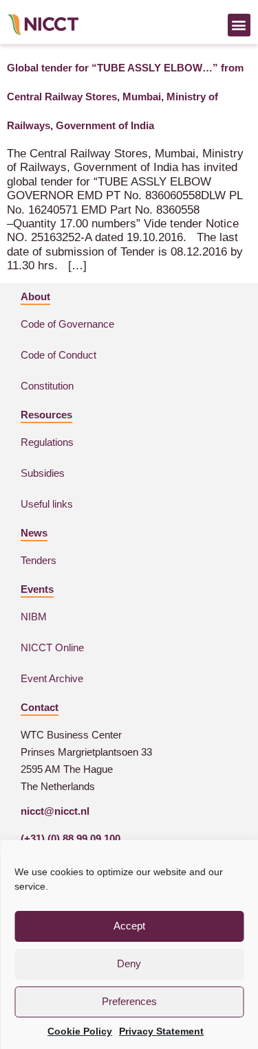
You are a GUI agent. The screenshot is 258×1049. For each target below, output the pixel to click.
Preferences (129, 1001)
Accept (129, 926)
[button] (239, 25)
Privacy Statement (161, 1031)
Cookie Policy (79, 1031)
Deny (129, 963)
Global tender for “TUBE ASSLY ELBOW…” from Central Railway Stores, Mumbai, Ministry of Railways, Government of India (125, 96)
